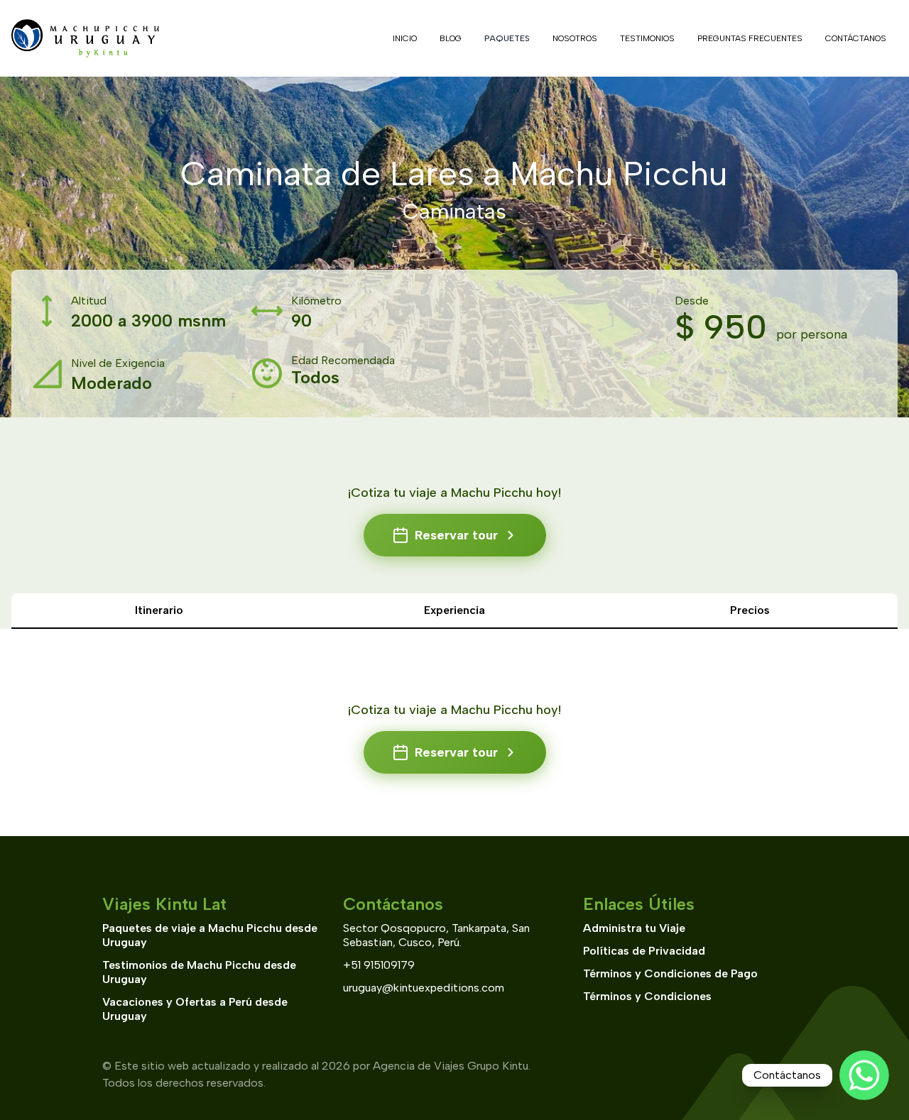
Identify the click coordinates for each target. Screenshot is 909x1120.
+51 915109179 (379, 965)
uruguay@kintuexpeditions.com (423, 987)
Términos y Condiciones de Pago (670, 973)
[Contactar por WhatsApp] (864, 1075)
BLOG (451, 38)
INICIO (405, 38)
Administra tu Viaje (634, 928)
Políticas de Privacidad (644, 950)
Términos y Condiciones (647, 996)
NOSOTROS (575, 38)
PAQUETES (507, 38)
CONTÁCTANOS (855, 38)
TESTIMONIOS (647, 38)
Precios (750, 610)
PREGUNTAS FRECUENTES (749, 38)
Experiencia (454, 610)
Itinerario (159, 610)
